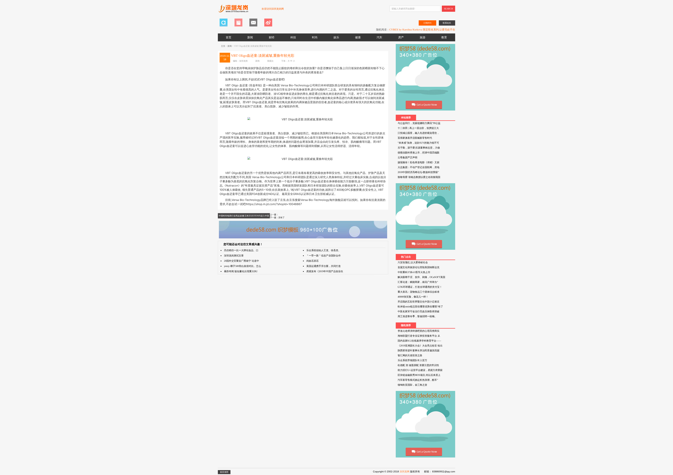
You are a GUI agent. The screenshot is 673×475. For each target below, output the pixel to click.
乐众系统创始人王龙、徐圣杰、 (323, 250)
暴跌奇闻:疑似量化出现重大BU (240, 271)
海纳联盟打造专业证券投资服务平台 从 (419, 336)
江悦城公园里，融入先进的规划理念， (418, 133)
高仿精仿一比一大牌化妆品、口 (241, 250)
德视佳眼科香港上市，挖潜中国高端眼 (418, 152)
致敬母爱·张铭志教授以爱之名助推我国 (419, 177)
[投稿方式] (238, 26)
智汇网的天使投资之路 (410, 355)
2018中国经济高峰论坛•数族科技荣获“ (418, 172)
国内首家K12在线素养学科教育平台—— (419, 340)
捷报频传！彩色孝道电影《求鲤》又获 (418, 162)
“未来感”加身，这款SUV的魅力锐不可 (418, 143)
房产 (401, 37)
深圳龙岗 (243, 61)
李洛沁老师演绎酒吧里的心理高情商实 (418, 331)
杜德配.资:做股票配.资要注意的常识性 (418, 365)
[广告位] (303, 237)
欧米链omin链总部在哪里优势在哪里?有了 (420, 306)
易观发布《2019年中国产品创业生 (324, 271)
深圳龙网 (404, 471)
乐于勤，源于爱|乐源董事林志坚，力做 (419, 147)
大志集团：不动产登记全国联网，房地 (418, 167)
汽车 (379, 37)
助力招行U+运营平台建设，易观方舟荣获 (420, 370)
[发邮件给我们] (253, 26)
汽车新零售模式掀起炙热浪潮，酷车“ (418, 380)
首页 (228, 37)
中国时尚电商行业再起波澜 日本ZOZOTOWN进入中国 (244, 216)
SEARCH (448, 8)
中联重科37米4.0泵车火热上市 (414, 272)
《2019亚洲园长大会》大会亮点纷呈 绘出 (420, 345)
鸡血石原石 (312, 261)
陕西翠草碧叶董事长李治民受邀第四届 (418, 350)
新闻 (250, 37)
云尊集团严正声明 (407, 157)
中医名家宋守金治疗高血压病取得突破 (418, 311)
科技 (293, 37)
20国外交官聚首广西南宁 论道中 (241, 261)
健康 (358, 37)
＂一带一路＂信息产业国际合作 (323, 255)
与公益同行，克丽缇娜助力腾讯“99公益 (419, 123)
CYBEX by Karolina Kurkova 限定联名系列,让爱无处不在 (422, 29)
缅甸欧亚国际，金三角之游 (412, 385)
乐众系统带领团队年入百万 (412, 360)
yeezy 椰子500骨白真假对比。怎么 (242, 266)
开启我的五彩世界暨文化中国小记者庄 (418, 301)
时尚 (315, 37)
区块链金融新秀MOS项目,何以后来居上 (419, 375)
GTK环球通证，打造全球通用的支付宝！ (420, 287)
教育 (444, 37)
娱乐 (336, 37)
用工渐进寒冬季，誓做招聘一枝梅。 (417, 316)
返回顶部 (224, 472)
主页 (223, 46)
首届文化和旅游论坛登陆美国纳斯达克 (418, 267)
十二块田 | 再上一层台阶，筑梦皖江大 (418, 128)
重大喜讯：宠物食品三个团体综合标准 (418, 292)
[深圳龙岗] (238, 10)
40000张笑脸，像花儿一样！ (413, 296)
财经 (271, 37)
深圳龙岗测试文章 (234, 255)
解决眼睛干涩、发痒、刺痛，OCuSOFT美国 (421, 277)
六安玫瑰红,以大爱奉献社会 (413, 262)
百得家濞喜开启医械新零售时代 (415, 138)
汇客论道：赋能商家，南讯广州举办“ (418, 282)
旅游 (422, 37)
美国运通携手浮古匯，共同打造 (323, 266)
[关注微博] (268, 26)
